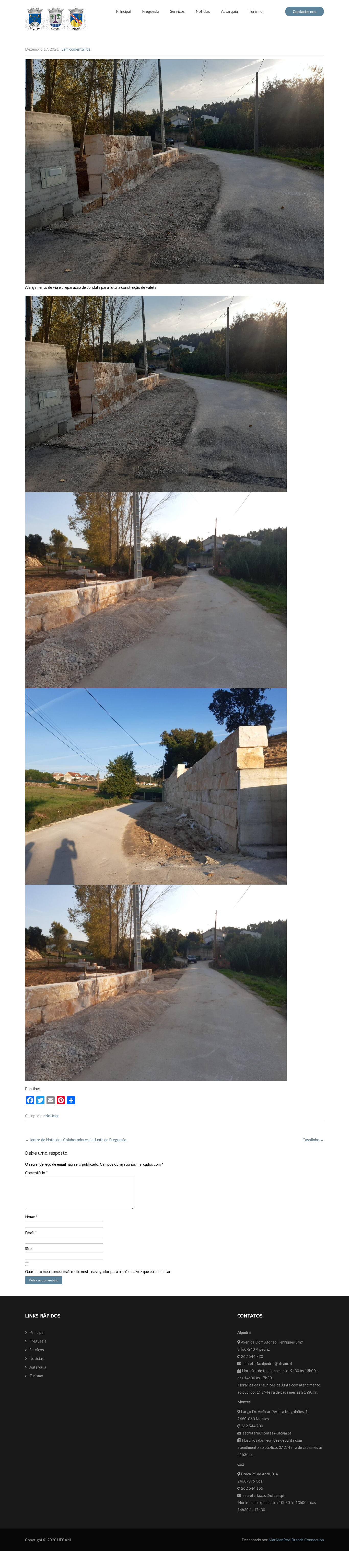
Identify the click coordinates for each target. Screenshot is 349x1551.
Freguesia (150, 11)
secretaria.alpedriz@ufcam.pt (267, 1363)
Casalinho (313, 1139)
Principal (123, 11)
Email (31, 1232)
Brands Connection (308, 1539)
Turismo (256, 11)
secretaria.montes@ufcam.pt (267, 1433)
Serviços (177, 11)
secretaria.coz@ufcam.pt (264, 1495)
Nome (31, 1216)
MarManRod (279, 1539)
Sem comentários (76, 49)
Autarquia (229, 11)
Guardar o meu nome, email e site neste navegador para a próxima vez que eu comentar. (98, 1271)
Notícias (203, 11)
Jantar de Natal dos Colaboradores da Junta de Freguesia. (76, 1139)
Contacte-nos (304, 11)
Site (28, 1248)
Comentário (36, 1172)
